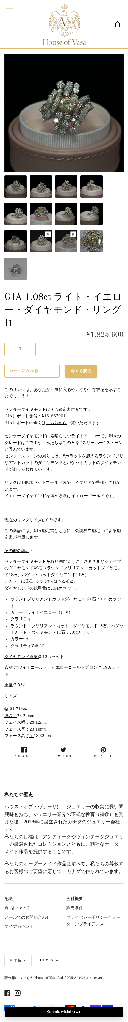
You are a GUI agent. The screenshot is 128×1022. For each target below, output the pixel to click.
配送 (8, 899)
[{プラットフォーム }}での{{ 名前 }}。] (7, 993)
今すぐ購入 (81, 371)
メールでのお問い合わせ (27, 917)
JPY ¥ (47, 960)
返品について (16, 908)
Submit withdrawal (64, 1012)
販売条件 (74, 908)
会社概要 (74, 899)
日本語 (16, 960)
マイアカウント (19, 927)
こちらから (56, 423)
